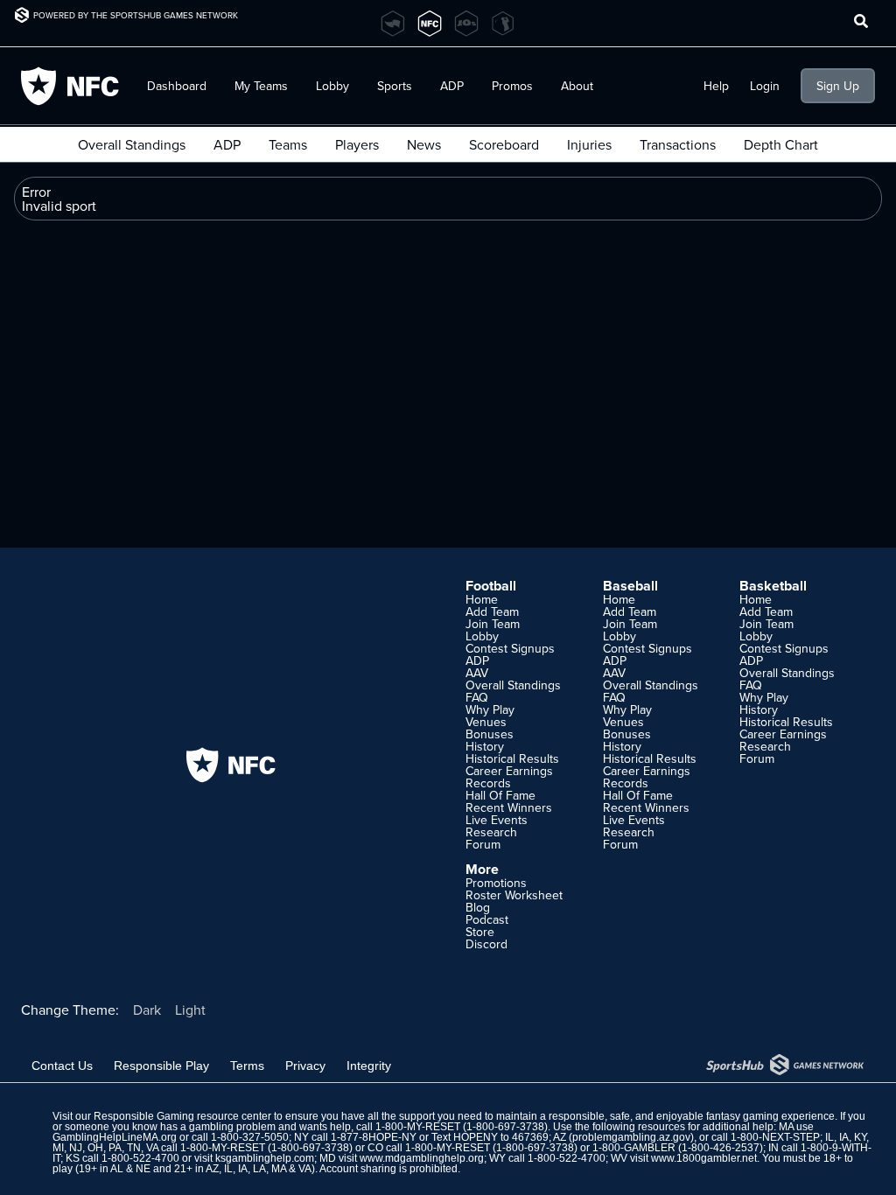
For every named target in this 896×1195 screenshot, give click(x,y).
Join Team (493, 623)
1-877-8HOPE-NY (373, 1137)
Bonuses (490, 734)
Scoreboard (504, 144)
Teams (288, 144)
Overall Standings (132, 144)
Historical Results (512, 758)
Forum (483, 844)
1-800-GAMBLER (634, 1148)
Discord (487, 944)
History (485, 746)
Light (190, 1009)
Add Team (492, 611)
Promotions (496, 882)
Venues (486, 721)
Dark (147, 1009)
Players (357, 144)
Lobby (332, 85)
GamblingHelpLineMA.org (114, 1137)
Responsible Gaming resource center (182, 1116)
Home (482, 599)
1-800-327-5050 (250, 1137)
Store (480, 931)
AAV (477, 672)
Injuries (589, 144)
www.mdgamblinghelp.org (422, 1158)
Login (765, 86)
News (424, 144)
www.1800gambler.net (704, 1158)
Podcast (487, 919)
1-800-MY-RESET (417, 1127)
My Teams (261, 85)
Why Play (490, 709)
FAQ (477, 697)
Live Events (497, 819)
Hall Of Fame (501, 795)
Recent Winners (509, 807)
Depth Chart (781, 144)
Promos (512, 85)
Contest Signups (510, 648)
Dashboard (176, 85)
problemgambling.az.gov (631, 1137)
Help (716, 86)
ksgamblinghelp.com (264, 1158)
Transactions (678, 144)
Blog (478, 907)
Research (491, 832)
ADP (227, 144)
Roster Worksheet (514, 895)
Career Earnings (509, 770)
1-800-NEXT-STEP (775, 1137)
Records (488, 783)
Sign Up (837, 85)
